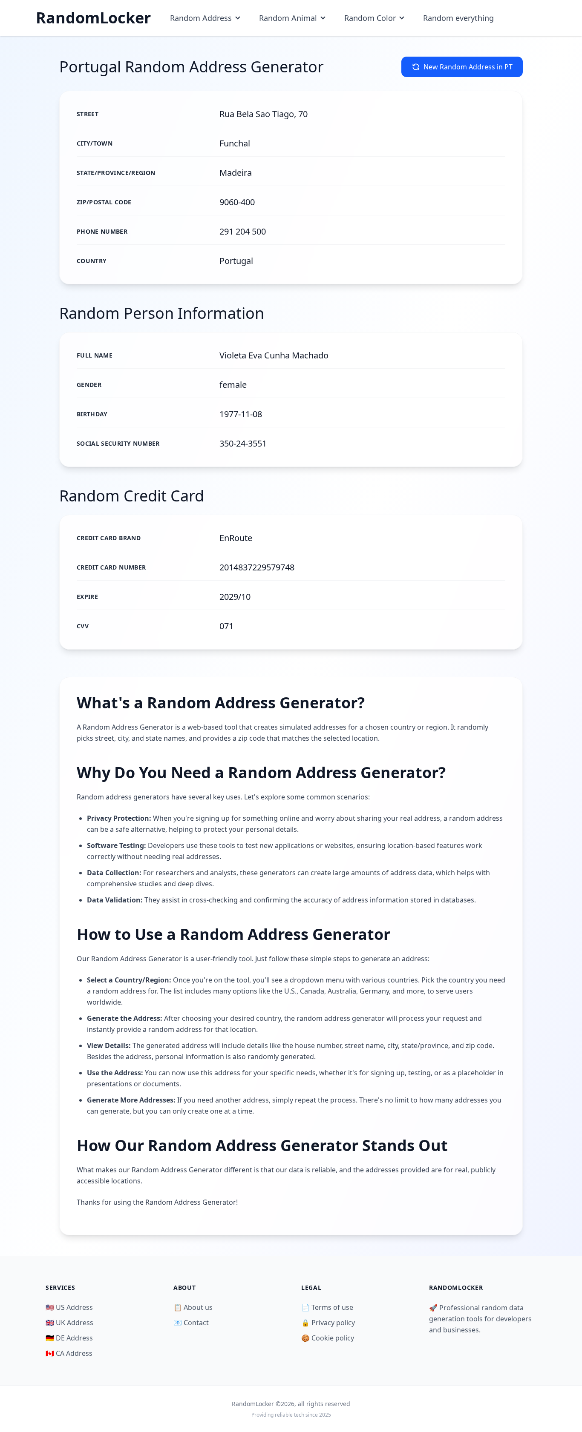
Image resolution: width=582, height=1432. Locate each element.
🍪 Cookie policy (327, 1338)
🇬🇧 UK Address (69, 1322)
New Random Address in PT (468, 67)
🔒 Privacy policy (328, 1322)
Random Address (201, 18)
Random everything (458, 18)
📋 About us (193, 1307)
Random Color (370, 18)
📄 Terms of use (327, 1307)
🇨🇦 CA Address (69, 1353)
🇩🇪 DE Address (69, 1338)
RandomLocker (93, 18)
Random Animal (288, 18)
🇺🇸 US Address (69, 1307)
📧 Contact (191, 1322)
